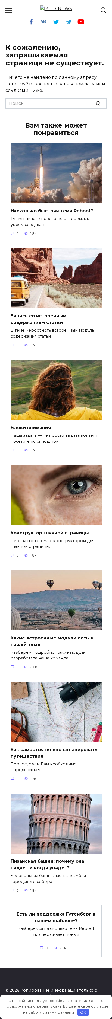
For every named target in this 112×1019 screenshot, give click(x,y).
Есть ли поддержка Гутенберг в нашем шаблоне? (56, 917)
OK (83, 1012)
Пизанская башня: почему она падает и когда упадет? (47, 864)
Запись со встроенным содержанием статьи (39, 319)
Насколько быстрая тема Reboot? (52, 210)
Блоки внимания (31, 427)
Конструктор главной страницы (50, 532)
